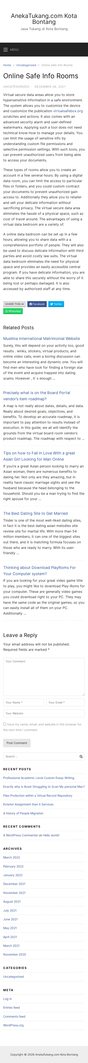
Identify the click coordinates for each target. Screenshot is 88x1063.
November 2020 (14, 954)
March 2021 (11, 945)
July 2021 (10, 910)
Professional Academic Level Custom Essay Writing (38, 778)
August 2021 (12, 901)
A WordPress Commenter (20, 835)
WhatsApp (14, 311)
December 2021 (14, 884)
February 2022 (13, 866)
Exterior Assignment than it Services (28, 804)
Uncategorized (26, 65)
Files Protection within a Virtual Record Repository (37, 795)
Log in (7, 999)
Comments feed (14, 1016)
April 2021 (10, 937)
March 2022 (11, 857)
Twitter (57, 304)
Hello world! (51, 835)
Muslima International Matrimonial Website (41, 338)
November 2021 (14, 893)
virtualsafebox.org (68, 111)
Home (7, 65)
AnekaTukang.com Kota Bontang (44, 18)
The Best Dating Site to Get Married (35, 513)
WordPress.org (13, 1025)
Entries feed (11, 1007)
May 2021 (10, 928)
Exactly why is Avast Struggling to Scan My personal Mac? (44, 786)
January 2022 (12, 875)
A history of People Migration (23, 813)
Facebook (38, 304)
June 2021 (10, 919)
